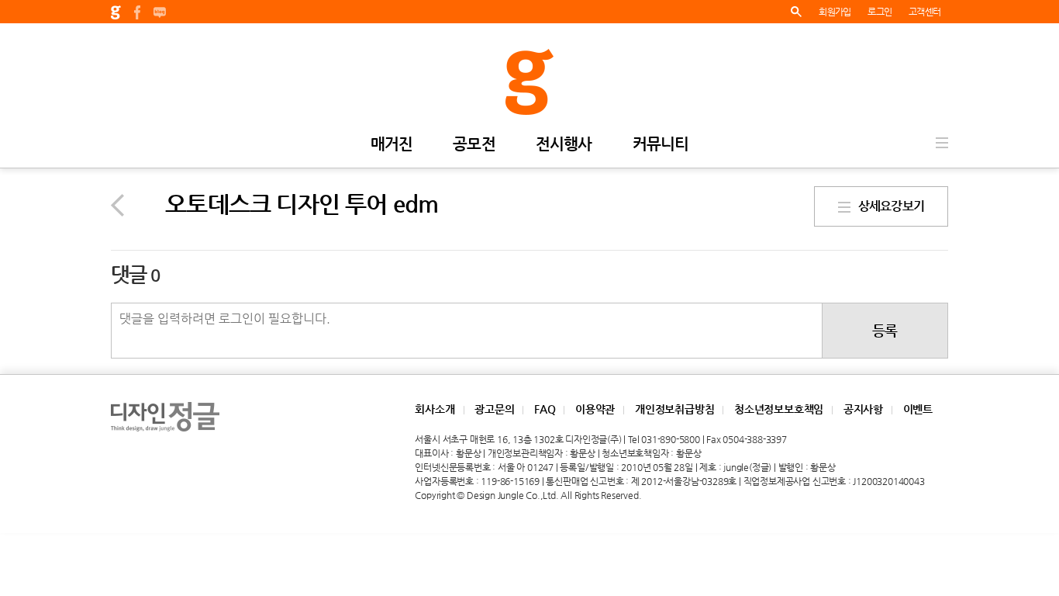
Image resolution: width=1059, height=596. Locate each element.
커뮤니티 (661, 145)
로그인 (880, 11)
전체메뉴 (942, 143)
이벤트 (918, 409)
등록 (884, 330)
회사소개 (434, 409)
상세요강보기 (887, 206)
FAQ (544, 409)
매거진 (392, 145)
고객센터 (924, 11)
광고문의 (494, 409)
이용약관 (595, 409)
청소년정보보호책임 (778, 409)
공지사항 (863, 409)
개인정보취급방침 (674, 409)
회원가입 (834, 11)
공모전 (474, 145)
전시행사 (564, 145)
